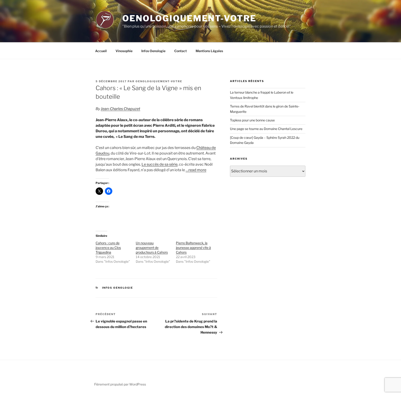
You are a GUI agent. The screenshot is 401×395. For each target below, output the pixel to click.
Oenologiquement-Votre (189, 18)
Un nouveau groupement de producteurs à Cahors (152, 247)
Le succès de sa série (160, 164)
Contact (180, 51)
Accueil (101, 51)
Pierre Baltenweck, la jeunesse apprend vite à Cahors (193, 247)
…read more (196, 170)
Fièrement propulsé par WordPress (120, 384)
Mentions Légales (209, 51)
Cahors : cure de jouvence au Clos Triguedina (108, 247)
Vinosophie (124, 51)
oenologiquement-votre (159, 81)
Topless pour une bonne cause (252, 120)
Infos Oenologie (153, 51)
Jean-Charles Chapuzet (120, 109)
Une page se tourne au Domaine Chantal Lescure (266, 129)
